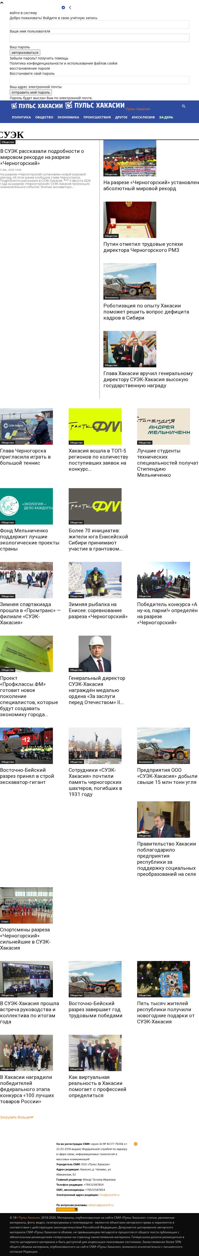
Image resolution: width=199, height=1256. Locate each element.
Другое (121, 117)
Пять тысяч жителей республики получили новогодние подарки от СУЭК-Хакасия (166, 1013)
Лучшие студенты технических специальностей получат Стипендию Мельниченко (168, 463)
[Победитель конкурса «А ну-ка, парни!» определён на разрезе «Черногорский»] (168, 580)
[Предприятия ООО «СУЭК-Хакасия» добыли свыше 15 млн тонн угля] (168, 746)
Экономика (68, 117)
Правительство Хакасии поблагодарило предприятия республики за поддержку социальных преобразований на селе (166, 859)
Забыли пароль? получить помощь (39, 58)
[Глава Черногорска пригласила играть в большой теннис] (31, 426)
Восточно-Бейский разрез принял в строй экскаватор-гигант (27, 776)
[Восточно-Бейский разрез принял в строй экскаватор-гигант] (31, 746)
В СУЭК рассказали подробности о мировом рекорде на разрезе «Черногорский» (42, 157)
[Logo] (37, 109)
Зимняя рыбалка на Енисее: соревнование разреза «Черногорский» (98, 610)
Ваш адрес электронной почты (36, 86)
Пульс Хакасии (29, 1217)
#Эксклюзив (143, 117)
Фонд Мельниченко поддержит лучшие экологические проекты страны (29, 540)
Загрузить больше (15, 1117)
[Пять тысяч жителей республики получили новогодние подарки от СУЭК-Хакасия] (168, 979)
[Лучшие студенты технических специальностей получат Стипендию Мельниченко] (168, 426)
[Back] (70, 7)
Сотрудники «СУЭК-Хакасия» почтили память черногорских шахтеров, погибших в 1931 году (95, 782)
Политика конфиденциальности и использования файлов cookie (63, 63)
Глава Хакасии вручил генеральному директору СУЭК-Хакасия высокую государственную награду (148, 379)
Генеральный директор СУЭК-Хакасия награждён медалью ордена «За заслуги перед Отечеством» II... (97, 690)
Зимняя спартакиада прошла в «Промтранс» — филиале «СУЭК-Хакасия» (30, 613)
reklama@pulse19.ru (100, 1205)
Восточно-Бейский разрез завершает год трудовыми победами (96, 1009)
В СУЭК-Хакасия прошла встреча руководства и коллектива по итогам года (29, 1013)
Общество (44, 117)
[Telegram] (63, 7)
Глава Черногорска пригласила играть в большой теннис (25, 457)
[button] (183, 106)
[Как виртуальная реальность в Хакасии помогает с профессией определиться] (100, 1053)
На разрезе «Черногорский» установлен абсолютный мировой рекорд (151, 185)
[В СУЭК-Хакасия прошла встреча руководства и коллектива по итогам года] (31, 979)
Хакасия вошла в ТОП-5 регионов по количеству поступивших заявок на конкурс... (98, 460)
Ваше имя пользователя (30, 31)
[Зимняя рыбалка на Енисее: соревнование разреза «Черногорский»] (100, 580)
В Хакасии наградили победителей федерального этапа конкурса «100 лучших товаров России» (27, 1089)
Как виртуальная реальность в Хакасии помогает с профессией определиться (97, 1086)
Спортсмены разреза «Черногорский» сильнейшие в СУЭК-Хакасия (25, 939)
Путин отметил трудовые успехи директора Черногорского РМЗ (143, 247)
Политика (21, 117)
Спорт (4, 921)
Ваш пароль (20, 47)
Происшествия (97, 117)
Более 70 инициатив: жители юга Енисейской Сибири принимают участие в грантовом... (98, 540)
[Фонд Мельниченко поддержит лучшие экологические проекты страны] (31, 506)
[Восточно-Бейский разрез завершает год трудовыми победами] (100, 979)
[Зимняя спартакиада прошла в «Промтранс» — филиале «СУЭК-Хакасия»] (31, 580)
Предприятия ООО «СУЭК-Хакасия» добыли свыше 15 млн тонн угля (167, 779)
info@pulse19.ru (109, 1195)
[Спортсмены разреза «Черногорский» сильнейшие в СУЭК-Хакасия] (31, 905)
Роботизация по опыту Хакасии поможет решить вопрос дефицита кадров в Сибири (146, 312)
